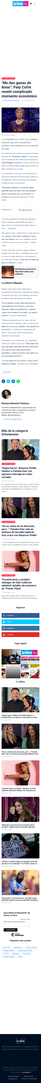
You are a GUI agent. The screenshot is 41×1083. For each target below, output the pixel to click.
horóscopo (26, 953)
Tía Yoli (5, 953)
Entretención (10, 434)
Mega (20, 956)
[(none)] (6, 394)
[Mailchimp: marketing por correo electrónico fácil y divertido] (17, 936)
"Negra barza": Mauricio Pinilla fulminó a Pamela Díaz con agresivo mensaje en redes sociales (19, 473)
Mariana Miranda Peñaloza (11, 100)
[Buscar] (34, 3)
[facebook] (3, 381)
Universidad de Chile (25, 950)
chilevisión (15, 953)
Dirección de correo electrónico (15, 922)
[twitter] (8, 381)
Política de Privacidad (29, 1079)
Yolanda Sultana (8, 950)
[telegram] (13, 381)
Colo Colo (6, 947)
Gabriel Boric (18, 947)
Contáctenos (12, 1079)
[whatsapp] (18, 381)
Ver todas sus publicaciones (12, 419)
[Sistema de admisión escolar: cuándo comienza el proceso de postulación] (13, 663)
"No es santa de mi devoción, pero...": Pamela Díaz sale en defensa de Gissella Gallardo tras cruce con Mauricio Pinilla (19, 531)
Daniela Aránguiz (9, 956)
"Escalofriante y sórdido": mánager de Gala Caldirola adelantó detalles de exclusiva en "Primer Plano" (19, 584)
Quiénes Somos (13, 1076)
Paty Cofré (20, 166)
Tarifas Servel (28, 1076)
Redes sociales (31, 947)
